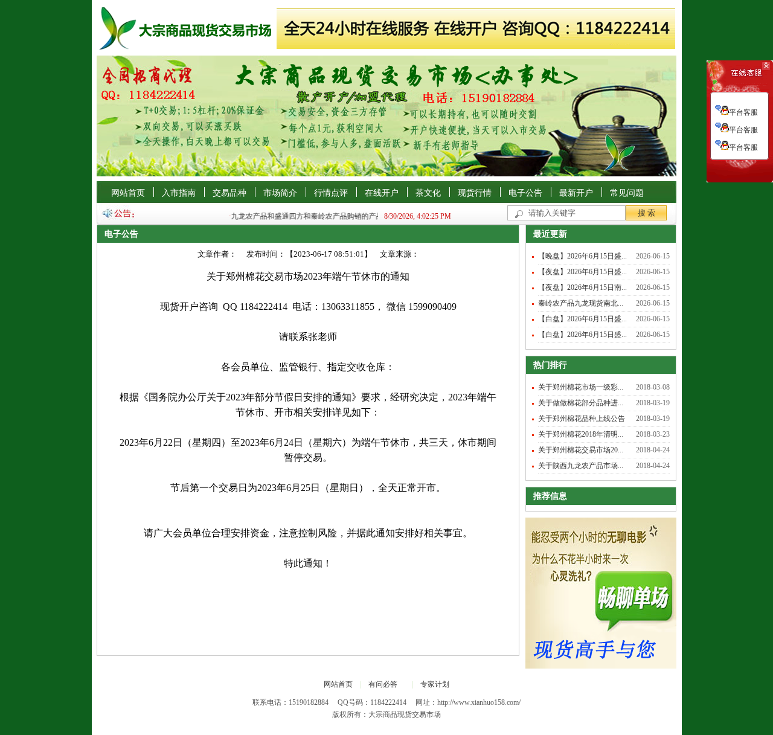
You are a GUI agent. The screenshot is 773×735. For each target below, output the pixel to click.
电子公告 (525, 192)
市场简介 (280, 192)
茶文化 (428, 192)
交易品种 (229, 192)
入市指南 (179, 192)
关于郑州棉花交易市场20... (580, 450)
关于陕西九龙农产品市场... (580, 465)
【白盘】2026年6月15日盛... (582, 319)
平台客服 (743, 112)
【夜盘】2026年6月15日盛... (582, 272)
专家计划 (434, 684)
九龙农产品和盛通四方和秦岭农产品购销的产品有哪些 (312, 216)
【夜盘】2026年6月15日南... (582, 287)
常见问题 (627, 192)
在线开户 (382, 192)
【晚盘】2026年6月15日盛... (582, 256)
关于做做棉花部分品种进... (580, 403)
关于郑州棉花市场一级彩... (580, 387)
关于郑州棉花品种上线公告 (581, 418)
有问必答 (382, 684)
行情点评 (331, 192)
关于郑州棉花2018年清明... (580, 434)
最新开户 (576, 192)
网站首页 (128, 192)
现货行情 (475, 192)
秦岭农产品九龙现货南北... (580, 303)
